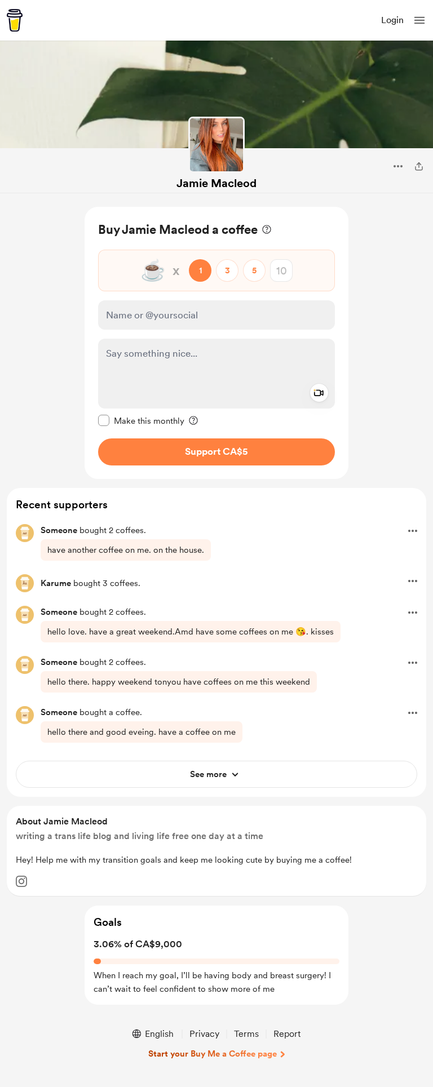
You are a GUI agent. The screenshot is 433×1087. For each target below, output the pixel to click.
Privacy (204, 1033)
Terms (246, 1033)
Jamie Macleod (216, 183)
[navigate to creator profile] (216, 145)
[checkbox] (141, 420)
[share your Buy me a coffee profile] (419, 166)
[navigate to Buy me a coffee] (15, 20)
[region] (216, 343)
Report (287, 1033)
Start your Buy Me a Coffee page (212, 1054)
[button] (419, 20)
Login (392, 20)
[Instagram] (21, 881)
